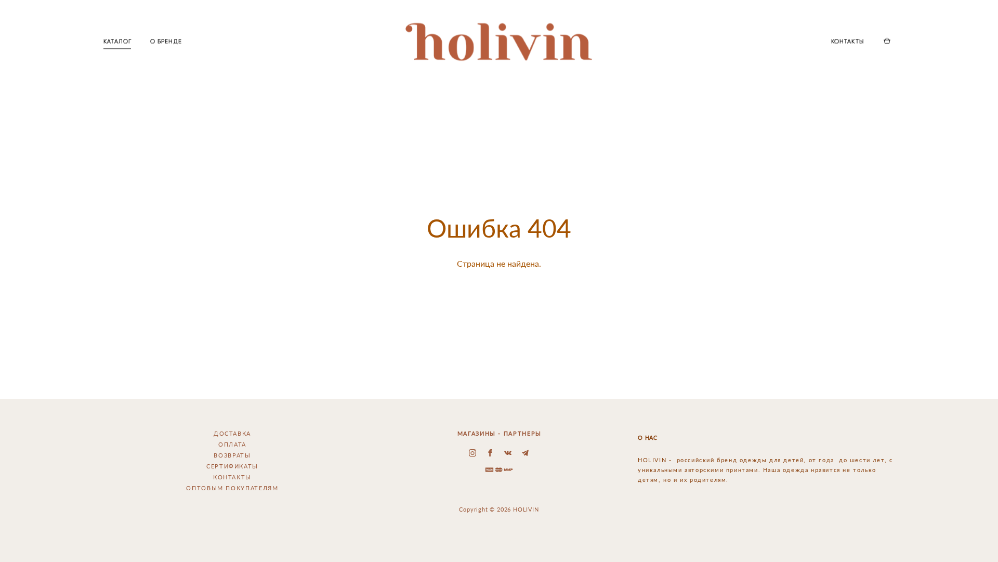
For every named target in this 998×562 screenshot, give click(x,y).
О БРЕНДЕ (166, 41)
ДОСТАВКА (232, 433)
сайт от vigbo (499, 538)
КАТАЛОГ (117, 41)
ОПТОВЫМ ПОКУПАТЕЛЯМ (232, 488)
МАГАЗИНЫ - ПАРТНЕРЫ (499, 433)
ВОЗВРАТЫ (232, 455)
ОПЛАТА (232, 444)
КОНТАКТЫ (847, 41)
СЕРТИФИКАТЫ (232, 466)
